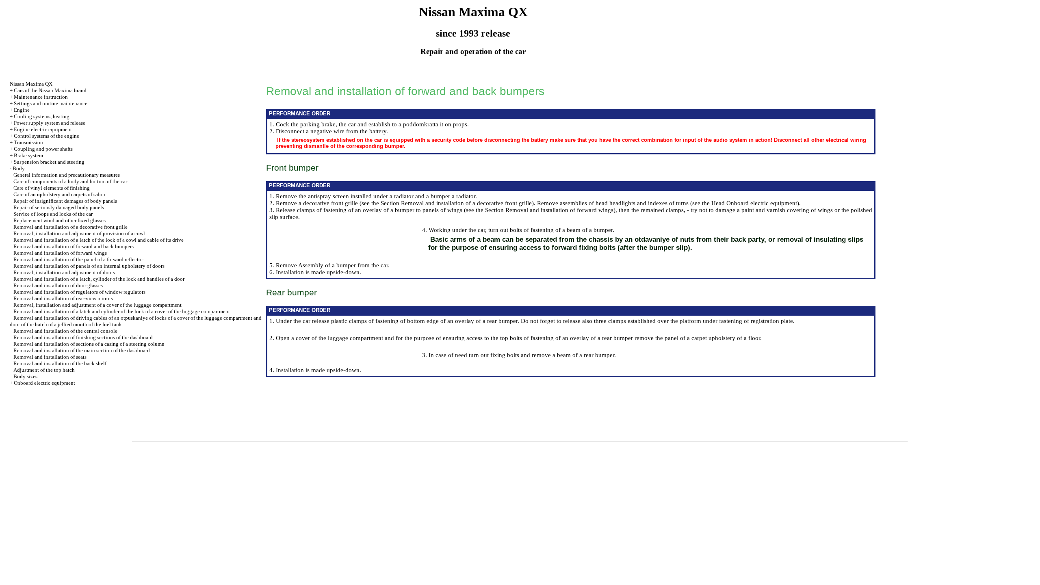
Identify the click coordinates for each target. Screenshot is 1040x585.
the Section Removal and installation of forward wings (544, 210)
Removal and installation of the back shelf (59, 363)
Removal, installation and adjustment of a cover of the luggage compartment (97, 305)
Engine (22, 110)
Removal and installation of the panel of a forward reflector (78, 259)
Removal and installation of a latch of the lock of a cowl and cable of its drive (98, 240)
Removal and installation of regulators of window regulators (79, 292)
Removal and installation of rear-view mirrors (63, 298)
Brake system (28, 155)
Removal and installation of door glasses (58, 285)
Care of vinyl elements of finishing (51, 188)
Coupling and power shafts (43, 149)
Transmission (28, 142)
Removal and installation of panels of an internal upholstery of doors (89, 266)
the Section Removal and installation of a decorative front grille (451, 203)
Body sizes (25, 376)
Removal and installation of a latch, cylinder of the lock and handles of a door (98, 279)
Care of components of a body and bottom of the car (70, 181)
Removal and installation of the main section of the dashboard (81, 350)
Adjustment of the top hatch (44, 370)
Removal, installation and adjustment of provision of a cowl (79, 233)
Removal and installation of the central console (65, 331)
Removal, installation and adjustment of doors (64, 272)
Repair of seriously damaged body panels (58, 207)
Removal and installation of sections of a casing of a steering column (89, 344)
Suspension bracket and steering (49, 162)
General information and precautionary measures (66, 175)
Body (19, 168)
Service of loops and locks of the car (53, 214)
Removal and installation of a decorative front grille (70, 227)
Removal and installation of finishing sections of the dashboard (83, 337)
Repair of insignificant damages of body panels (65, 201)
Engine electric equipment (43, 129)
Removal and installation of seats (50, 357)
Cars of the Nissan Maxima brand (50, 90)
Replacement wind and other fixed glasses (59, 220)
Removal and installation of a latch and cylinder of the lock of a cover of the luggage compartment (121, 311)
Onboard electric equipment (44, 383)
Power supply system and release (49, 123)
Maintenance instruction (41, 97)
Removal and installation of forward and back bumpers (73, 246)
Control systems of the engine (46, 136)
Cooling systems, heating (41, 116)
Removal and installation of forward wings (60, 253)
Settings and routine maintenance (50, 103)
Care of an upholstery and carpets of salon (59, 194)
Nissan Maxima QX (31, 84)
